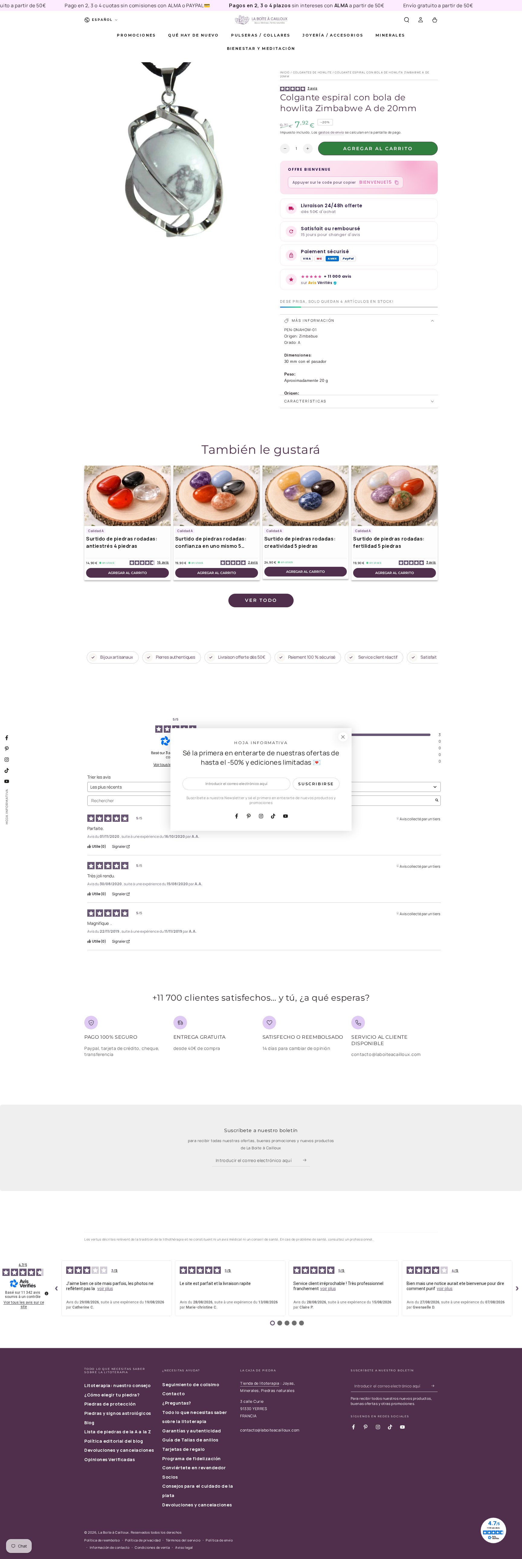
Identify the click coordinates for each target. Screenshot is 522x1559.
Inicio (285, 72)
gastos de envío (331, 132)
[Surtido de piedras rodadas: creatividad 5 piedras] (306, 496)
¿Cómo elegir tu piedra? (112, 1395)
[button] (406, 20)
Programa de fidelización (191, 1458)
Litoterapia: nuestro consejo (117, 1385)
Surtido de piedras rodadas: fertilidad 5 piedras (389, 542)
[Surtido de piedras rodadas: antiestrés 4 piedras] (127, 496)
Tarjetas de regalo (183, 1449)
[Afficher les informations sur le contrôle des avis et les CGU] (46, 1293)
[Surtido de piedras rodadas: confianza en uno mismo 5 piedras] (216, 496)
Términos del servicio (183, 1540)
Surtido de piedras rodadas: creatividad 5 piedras (300, 542)
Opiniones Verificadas (109, 1459)
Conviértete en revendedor (194, 1467)
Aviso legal (184, 1547)
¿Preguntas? (176, 1403)
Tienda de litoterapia (259, 1383)
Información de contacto (109, 1547)
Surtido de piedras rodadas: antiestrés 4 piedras (122, 542)
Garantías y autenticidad (191, 1431)
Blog (89, 1422)
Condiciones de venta (152, 1547)
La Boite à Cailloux (113, 1532)
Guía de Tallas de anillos (190, 1440)
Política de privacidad (142, 1540)
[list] (261, 1039)
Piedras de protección (110, 1404)
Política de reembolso (102, 1540)
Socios (170, 1477)
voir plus (105, 1288)
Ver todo (261, 600)
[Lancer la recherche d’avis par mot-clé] (436, 800)
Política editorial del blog (113, 1441)
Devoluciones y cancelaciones (119, 1450)
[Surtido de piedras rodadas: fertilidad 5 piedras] (394, 496)
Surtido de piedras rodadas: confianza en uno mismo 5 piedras (211, 542)
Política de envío (219, 1540)
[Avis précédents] (56, 1288)
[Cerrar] (343, 737)
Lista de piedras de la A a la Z (117, 1432)
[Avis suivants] (517, 1288)
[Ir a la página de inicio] (261, 20)
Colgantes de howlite (312, 72)
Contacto (173, 1393)
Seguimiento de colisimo (190, 1384)
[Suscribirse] (306, 1160)
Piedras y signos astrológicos (117, 1413)
